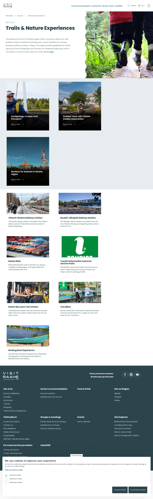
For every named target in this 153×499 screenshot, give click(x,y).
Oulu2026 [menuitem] (45, 445)
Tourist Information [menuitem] (11, 421)
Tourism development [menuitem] (12, 453)
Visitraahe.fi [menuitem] (10, 417)
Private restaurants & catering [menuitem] (53, 421)
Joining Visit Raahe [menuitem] (11, 450)
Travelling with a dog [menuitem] (123, 425)
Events (111, 6)
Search (133, 6)
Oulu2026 (118, 6)
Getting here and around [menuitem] (51, 397)
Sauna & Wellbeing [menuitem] (11, 393)
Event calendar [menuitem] (83, 421)
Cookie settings (76, 456)
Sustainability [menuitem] (8, 435)
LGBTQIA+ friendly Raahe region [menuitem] (16, 439)
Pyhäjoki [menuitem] (117, 397)
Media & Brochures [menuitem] (11, 432)
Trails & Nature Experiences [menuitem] (14, 411)
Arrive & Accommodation (81, 6)
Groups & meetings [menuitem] (50, 417)
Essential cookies (15, 475)
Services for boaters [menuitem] (122, 428)
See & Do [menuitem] (8, 388)
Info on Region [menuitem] (121, 388)
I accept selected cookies (138, 490)
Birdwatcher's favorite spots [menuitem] (126, 421)
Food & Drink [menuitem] (84, 388)
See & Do (105, 6)
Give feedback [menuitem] (9, 428)
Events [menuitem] (80, 417)
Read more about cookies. (14, 470)
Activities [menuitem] (7, 397)
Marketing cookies (15, 482)
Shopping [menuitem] (7, 407)
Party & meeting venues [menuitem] (50, 428)
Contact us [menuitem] (8, 425)
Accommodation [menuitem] (47, 393)
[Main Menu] (148, 5)
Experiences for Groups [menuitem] (50, 425)
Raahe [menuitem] (117, 400)
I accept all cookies (120, 490)
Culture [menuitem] (6, 404)
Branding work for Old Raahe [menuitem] (15, 457)
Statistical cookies (15, 479)
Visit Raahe (9, 16)
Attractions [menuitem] (8, 400)
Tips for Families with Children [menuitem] (126, 435)
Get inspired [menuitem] (120, 417)
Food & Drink (96, 6)
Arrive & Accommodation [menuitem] (53, 388)
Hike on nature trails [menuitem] (122, 432)
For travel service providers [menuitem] (17, 445)
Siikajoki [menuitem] (117, 393)
